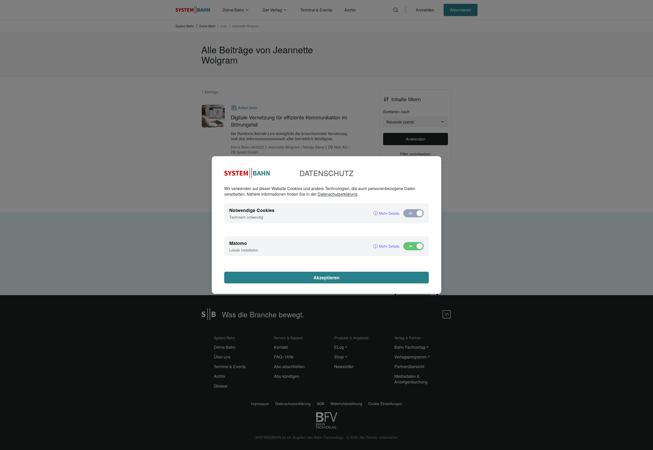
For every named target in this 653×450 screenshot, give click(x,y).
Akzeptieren (326, 277)
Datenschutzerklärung (337, 194)
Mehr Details (389, 213)
